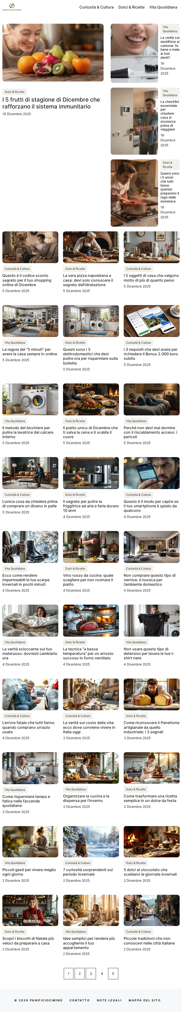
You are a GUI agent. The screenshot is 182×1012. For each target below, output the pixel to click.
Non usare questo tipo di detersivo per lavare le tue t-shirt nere (149, 653)
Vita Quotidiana (163, 7)
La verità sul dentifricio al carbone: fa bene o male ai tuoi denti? (169, 47)
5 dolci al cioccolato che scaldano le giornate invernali (150, 872)
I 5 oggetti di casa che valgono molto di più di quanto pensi (151, 277)
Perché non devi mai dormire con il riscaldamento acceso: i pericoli (150, 432)
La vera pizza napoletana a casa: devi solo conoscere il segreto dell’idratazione (88, 280)
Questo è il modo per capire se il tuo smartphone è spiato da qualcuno (151, 506)
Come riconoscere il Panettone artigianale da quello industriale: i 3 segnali (151, 727)
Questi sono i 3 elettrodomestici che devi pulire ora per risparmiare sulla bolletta (90, 356)
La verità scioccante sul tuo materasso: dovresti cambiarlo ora (29, 653)
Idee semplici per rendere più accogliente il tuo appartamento (89, 943)
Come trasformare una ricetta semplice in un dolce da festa (150, 798)
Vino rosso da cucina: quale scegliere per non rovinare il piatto (88, 580)
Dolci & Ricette (131, 7)
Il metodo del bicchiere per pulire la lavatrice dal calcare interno (27, 432)
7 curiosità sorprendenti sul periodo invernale (88, 872)
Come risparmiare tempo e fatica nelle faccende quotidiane (26, 801)
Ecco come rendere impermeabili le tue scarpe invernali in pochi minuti (26, 580)
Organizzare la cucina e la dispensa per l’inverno (86, 798)
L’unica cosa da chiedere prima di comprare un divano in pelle (30, 503)
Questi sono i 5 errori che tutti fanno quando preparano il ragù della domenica (169, 187)
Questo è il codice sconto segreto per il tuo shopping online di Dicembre (26, 280)
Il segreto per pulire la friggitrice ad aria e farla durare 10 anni (90, 506)
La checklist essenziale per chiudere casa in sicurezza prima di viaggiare (169, 115)
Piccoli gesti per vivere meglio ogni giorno (29, 872)
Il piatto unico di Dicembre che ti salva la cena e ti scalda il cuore (90, 432)
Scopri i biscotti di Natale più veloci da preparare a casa (28, 940)
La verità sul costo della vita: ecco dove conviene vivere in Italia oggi (89, 727)
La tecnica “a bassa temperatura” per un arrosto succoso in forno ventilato (88, 653)
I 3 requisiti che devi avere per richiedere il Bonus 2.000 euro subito (151, 354)
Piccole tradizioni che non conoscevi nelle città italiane (149, 940)
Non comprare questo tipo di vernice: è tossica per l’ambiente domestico (150, 580)
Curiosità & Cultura (96, 7)
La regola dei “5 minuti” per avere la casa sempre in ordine (29, 351)
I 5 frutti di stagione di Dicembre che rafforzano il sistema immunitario (51, 103)
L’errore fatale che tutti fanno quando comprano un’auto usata (28, 727)
